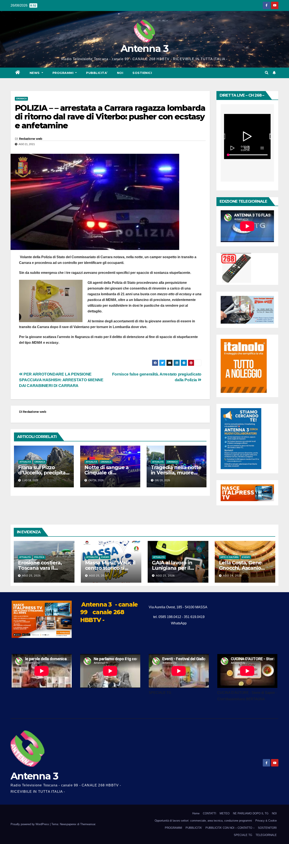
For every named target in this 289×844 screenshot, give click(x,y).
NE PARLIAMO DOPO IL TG (250, 813)
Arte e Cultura (229, 557)
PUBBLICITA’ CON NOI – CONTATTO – (230, 827)
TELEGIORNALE (266, 835)
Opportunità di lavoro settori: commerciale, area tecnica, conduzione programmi (203, 820)
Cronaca (21, 98)
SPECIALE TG (243, 835)
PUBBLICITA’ (97, 73)
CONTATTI (209, 813)
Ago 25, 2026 (31, 575)
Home (196, 813)
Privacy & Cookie (266, 820)
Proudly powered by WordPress (30, 824)
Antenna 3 (144, 48)
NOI (120, 73)
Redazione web (30, 139)
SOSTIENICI (142, 73)
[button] (266, 73)
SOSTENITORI (267, 827)
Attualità (25, 462)
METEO (225, 813)
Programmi (63, 73)
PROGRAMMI (173, 827)
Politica (39, 557)
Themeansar (87, 824)
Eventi (105, 557)
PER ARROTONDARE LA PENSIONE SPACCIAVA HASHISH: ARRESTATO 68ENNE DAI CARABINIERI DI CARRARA (61, 380)
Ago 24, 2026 (232, 575)
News (35, 73)
